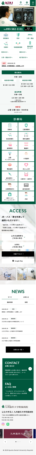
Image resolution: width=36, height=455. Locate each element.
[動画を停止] (3, 22)
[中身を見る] (18, 236)
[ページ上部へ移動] (32, 451)
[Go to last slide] (5, 441)
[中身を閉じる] (18, 245)
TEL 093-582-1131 (7, 417)
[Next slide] (31, 441)
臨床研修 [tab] (10, 302)
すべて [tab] (10, 297)
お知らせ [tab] (26, 297)
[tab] (17, 441)
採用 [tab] (26, 302)
